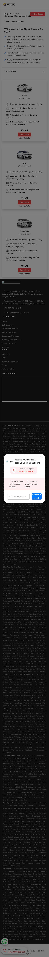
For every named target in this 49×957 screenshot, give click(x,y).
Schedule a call (36, 496)
